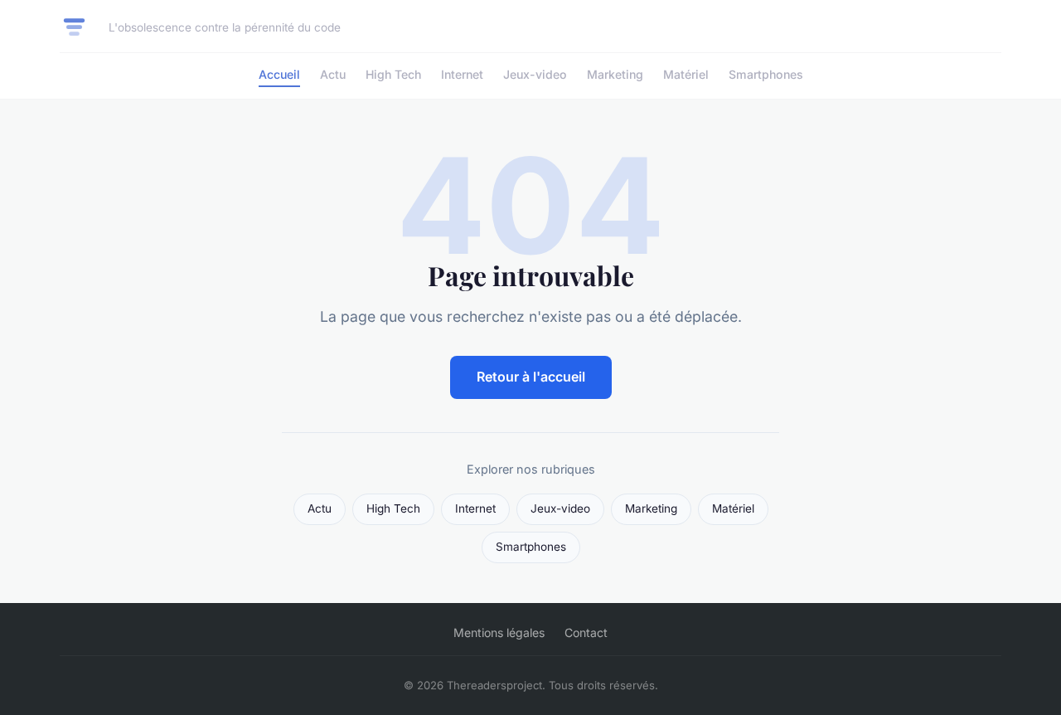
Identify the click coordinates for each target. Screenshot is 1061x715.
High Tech (393, 74)
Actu (333, 74)
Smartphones (766, 74)
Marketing (615, 74)
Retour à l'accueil (531, 376)
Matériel (686, 74)
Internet (462, 74)
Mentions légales (499, 632)
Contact (586, 632)
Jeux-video (535, 74)
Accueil (279, 74)
